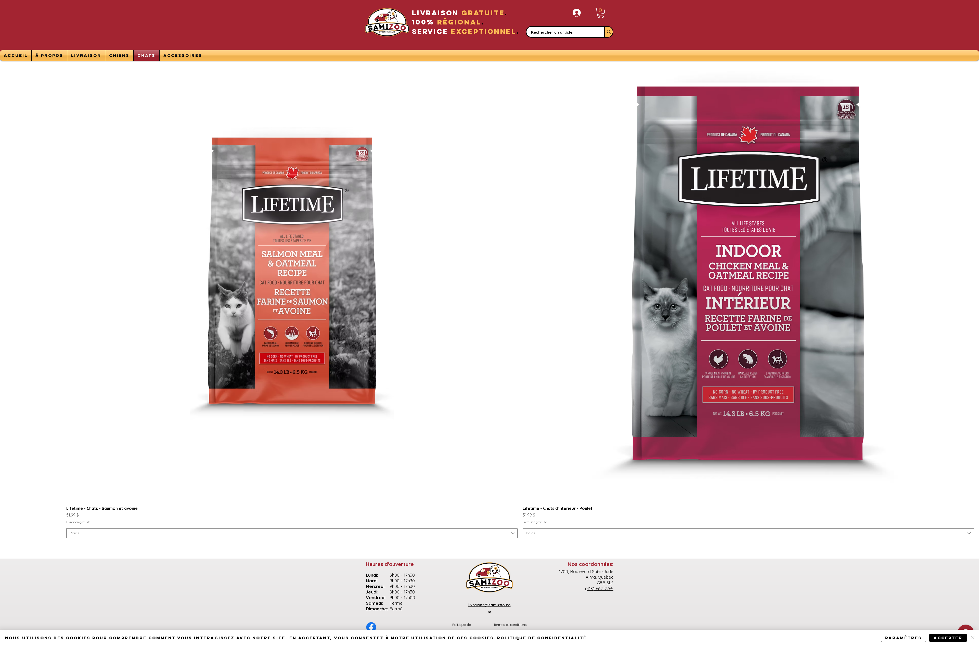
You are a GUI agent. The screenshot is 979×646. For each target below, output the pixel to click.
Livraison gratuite (78, 522)
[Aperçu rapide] (292, 276)
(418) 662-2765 (599, 588)
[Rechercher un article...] (608, 32)
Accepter (948, 637)
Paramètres (903, 637)
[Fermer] (973, 638)
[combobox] (292, 533)
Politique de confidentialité (542, 637)
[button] (601, 13)
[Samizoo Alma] (371, 627)
